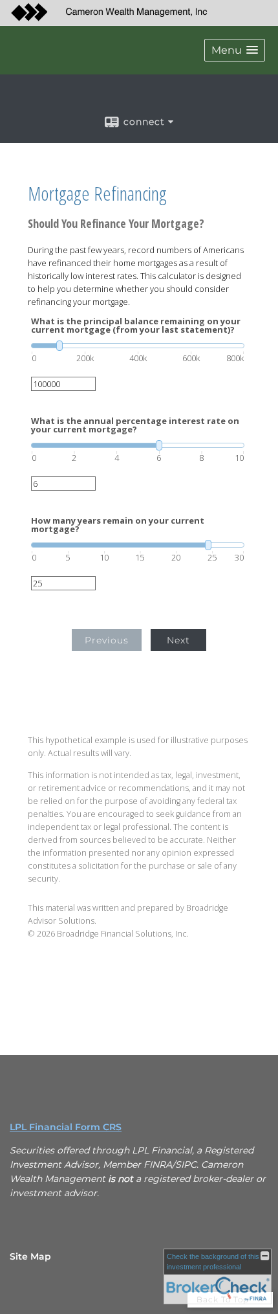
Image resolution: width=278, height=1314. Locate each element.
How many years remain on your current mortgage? (117, 525)
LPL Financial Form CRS (66, 1127)
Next (178, 640)
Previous (107, 640)
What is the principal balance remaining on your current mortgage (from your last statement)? (136, 325)
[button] (234, 50)
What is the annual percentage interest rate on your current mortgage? (135, 425)
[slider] (137, 345)
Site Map (30, 1256)
